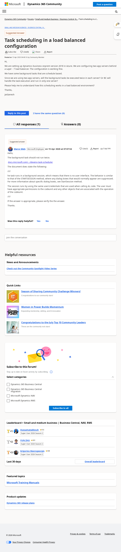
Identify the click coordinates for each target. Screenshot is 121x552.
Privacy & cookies (77, 533)
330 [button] (48, 451)
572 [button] (42, 430)
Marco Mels (20, 149)
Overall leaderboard (95, 461)
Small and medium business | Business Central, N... (56, 19)
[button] (104, 5)
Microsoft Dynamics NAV (23, 396)
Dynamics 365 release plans (21, 503)
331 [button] (34, 440)
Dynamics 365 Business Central (26, 384)
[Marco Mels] (10, 149)
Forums (31, 19)
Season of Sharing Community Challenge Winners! (51, 291)
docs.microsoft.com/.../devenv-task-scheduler (30, 162)
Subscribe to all (60, 408)
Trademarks (109, 533)
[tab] (27, 125)
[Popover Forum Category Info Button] (51, 372)
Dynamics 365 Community (44, 4)
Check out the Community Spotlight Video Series (32, 268)
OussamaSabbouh (29, 429)
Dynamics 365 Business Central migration (26, 390)
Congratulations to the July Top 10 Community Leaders (53, 322)
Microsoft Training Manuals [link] (23, 482)
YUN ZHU (25, 440)
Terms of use (94, 533)
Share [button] (37, 52)
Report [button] (49, 52)
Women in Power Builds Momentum (42, 307)
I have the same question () (49, 113)
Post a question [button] (105, 4)
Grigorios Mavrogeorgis (32, 451)
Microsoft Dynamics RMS (23, 400)
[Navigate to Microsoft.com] (13, 4)
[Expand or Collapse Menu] (4, 11)
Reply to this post (17, 113)
